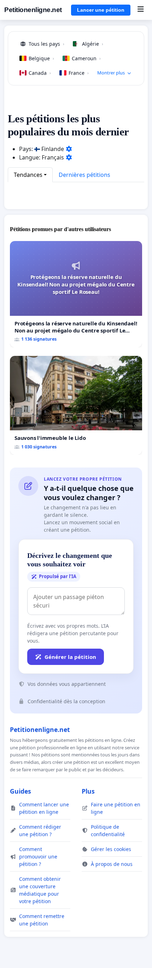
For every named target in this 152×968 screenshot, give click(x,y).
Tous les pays (46, 43)
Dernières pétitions (84, 175)
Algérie (92, 43)
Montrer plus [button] (111, 72)
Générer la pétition (70, 656)
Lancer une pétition (100, 10)
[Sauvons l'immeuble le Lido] (76, 405)
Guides (20, 791)
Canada (40, 72)
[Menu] (140, 10)
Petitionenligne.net (33, 9)
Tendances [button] (28, 175)
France (79, 72)
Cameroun (86, 58)
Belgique (41, 58)
